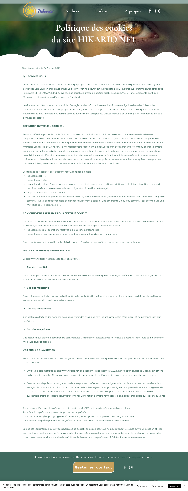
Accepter (174, 486)
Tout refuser (157, 486)
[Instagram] (158, 11)
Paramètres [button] (141, 486)
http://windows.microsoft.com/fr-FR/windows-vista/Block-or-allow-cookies (89, 408)
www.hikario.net (70, 370)
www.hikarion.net (40, 258)
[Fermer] (184, 486)
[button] (73, 10)
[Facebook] (150, 11)
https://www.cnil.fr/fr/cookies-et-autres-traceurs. (120, 437)
